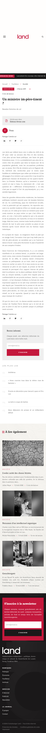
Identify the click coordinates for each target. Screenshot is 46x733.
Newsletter (6, 700)
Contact (5, 714)
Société (25, 84)
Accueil (4, 84)
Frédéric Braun (7, 586)
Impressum (6, 729)
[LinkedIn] (4, 141)
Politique (5, 672)
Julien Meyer (6, 485)
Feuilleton (15, 84)
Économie (5, 675)
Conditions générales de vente (30, 727)
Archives (5, 682)
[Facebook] (10, 141)
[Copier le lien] (21, 141)
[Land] (11, 650)
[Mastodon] (16, 141)
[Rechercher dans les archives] (42, 37)
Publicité (5, 696)
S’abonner (5, 693)
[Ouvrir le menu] (4, 36)
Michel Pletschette (8, 535)
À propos (5, 710)
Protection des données (10, 727)
